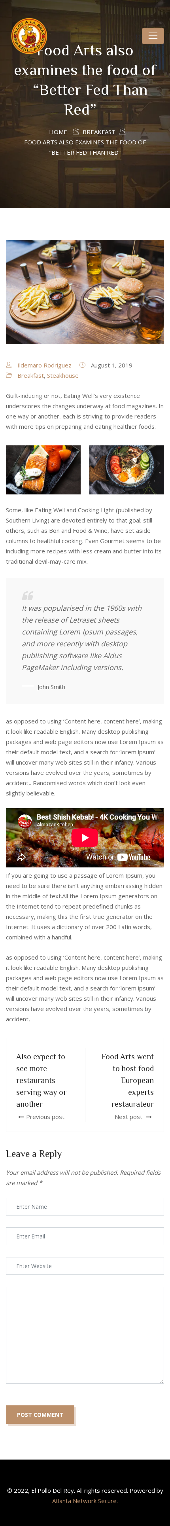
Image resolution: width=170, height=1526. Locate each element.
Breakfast (30, 375)
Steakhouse (63, 375)
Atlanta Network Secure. (85, 1501)
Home (58, 132)
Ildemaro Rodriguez (44, 365)
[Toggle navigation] (153, 36)
